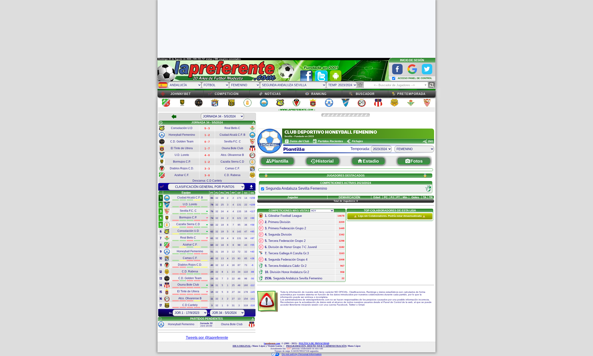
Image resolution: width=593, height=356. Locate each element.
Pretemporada (411, 94)
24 (222, 211)
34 (245, 238)
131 (239, 204)
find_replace (432, 85)
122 (246, 272)
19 (222, 225)
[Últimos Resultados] (162, 187)
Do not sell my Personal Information (302, 354)
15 (233, 258)
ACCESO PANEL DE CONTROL (415, 78)
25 (222, 204)
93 (239, 258)
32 (216, 198)
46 (239, 278)
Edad (376, 197)
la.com (272, 343)
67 (239, 265)
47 (245, 231)
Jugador (292, 197)
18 (222, 245)
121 (239, 218)
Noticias (273, 94)
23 (233, 272)
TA (424, 197)
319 (246, 305)
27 (233, 292)
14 (245, 198)
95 (239, 225)
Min (405, 197)
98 (239, 245)
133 (239, 211)
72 (239, 251)
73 (245, 265)
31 (216, 251)
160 (246, 285)
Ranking (319, 94)
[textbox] (396, 85)
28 (222, 198)
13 (222, 258)
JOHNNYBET (180, 94)
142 (239, 231)
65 (245, 258)
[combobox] (395, 85)
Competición (227, 94)
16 (245, 211)
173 (239, 198)
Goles (415, 197)
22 (245, 204)
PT (398, 197)
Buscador (365, 94)
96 (245, 278)
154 (246, 298)
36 (245, 225)
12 (233, 251)
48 (239, 285)
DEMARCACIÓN (349, 197)
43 (245, 245)
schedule (161, 123)
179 (246, 292)
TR (431, 197)
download (251, 186)
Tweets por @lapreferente (207, 338)
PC (386, 197)
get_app (253, 123)
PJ (392, 197)
